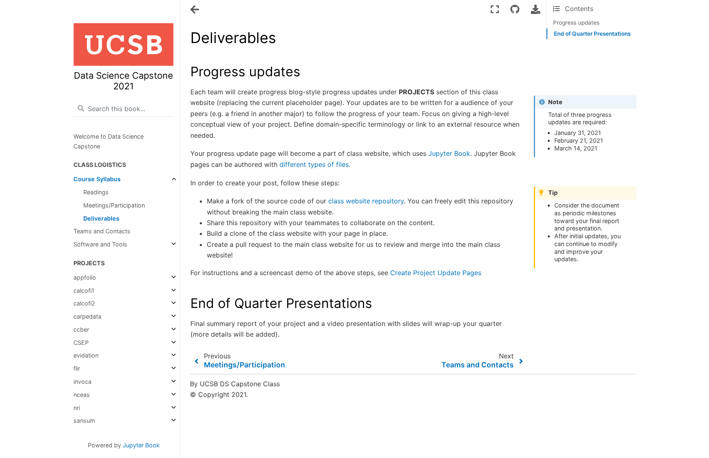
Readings (96, 192)
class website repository (366, 201)
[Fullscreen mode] (495, 9)
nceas (81, 394)
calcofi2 (84, 303)
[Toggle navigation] (195, 10)
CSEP (81, 342)
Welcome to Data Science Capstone (108, 141)
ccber (81, 329)
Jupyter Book (141, 445)
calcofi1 (83, 290)
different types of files (314, 164)
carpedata (87, 316)
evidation (85, 355)
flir (76, 368)
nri (76, 407)
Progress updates (576, 22)
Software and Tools (100, 244)
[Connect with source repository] (514, 9)
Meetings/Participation (114, 205)
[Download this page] (535, 9)
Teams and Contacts (101, 231)
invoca (82, 381)
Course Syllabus (97, 178)
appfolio (84, 277)
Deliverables (101, 218)
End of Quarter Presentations (592, 33)
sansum (84, 420)
